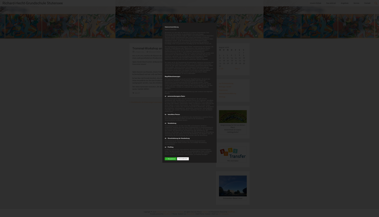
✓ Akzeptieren (170, 159)
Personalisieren (183, 158)
